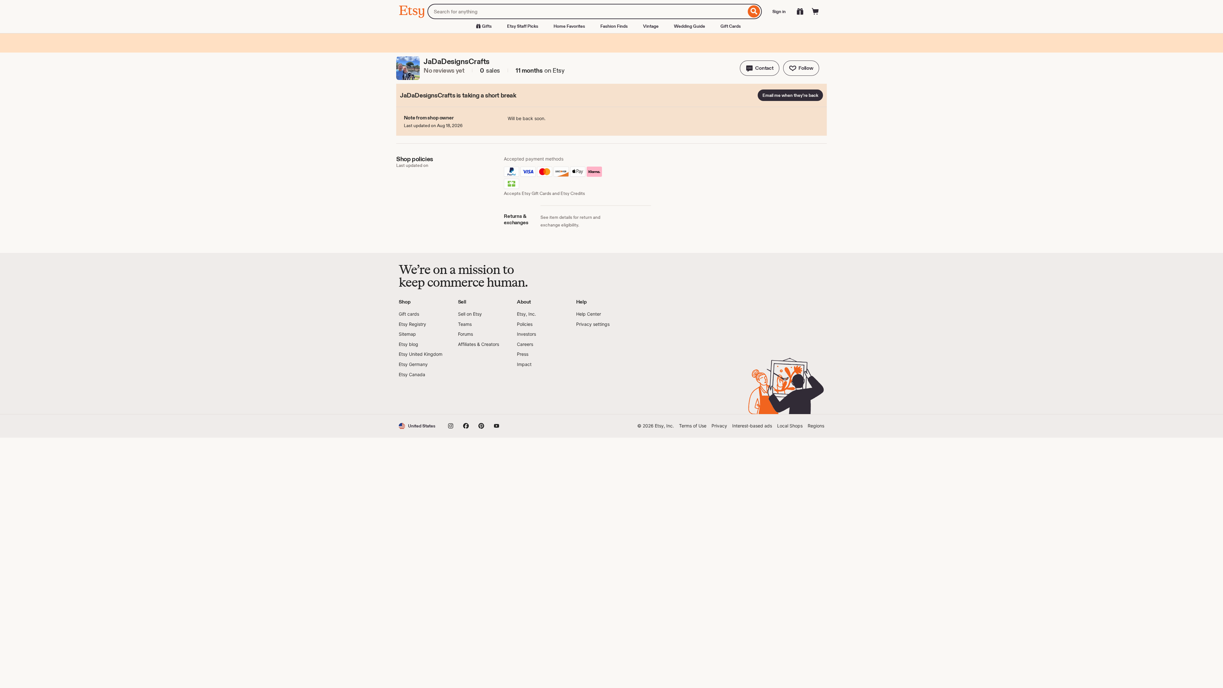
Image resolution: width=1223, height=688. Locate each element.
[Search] (754, 11)
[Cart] (815, 11)
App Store (420, 396)
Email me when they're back (790, 95)
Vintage (651, 26)
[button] (759, 68)
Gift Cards (730, 26)
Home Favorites (569, 26)
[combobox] (586, 11)
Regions (816, 425)
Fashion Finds (614, 26)
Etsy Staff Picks (522, 26)
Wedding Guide (689, 26)
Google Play (468, 396)
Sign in (779, 11)
